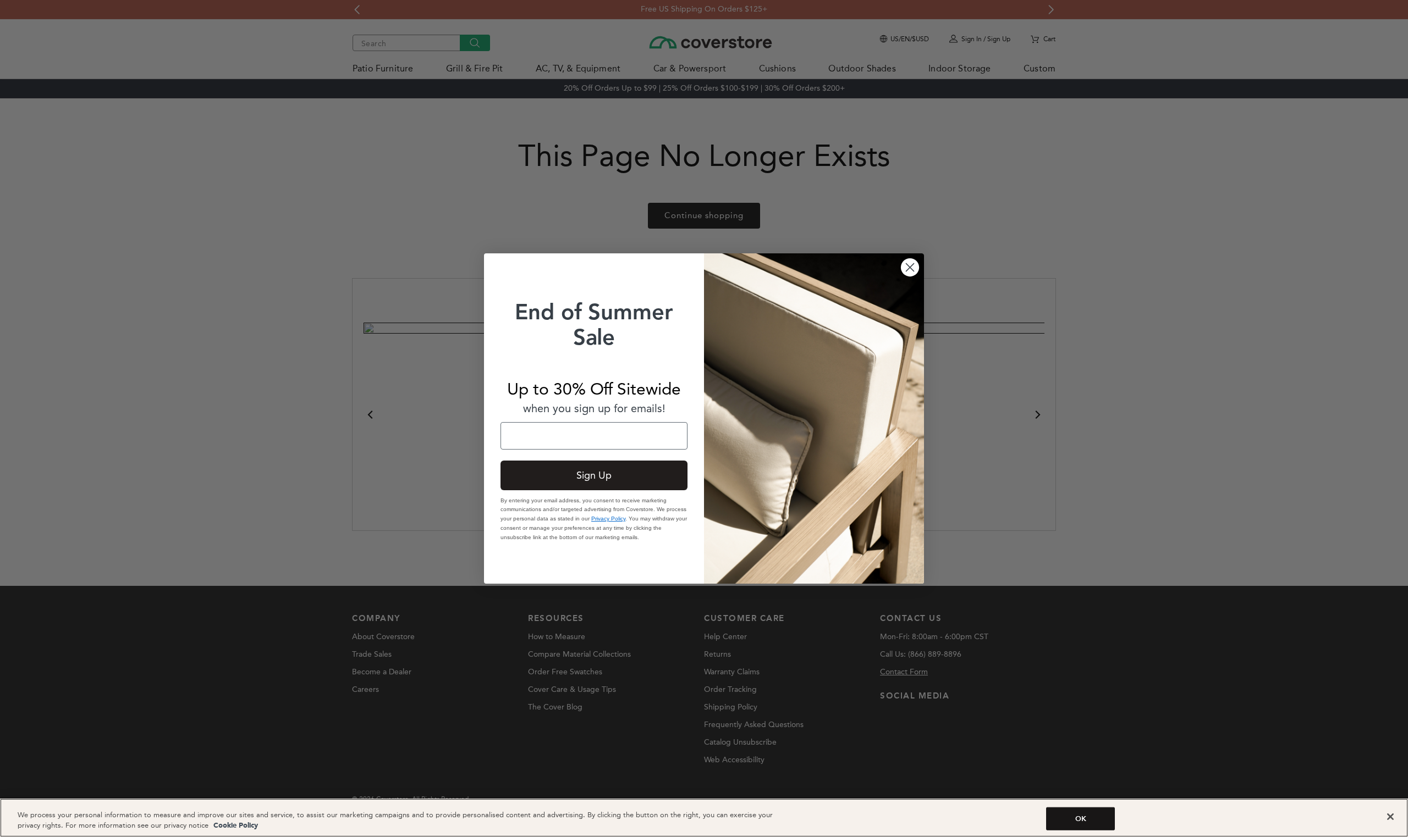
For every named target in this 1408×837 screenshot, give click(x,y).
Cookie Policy (234, 825)
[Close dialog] (910, 267)
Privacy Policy (608, 518)
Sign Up (594, 475)
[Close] (1390, 817)
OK (1080, 818)
